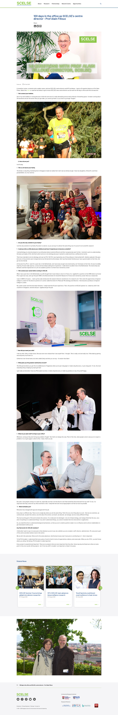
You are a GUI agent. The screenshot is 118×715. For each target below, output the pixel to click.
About (39, 3)
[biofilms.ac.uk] (86, 705)
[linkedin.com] (34, 699)
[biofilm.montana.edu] (96, 705)
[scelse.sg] (24, 3)
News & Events (66, 3)
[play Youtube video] (59, 55)
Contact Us (37, 706)
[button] (17, 588)
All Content (43, 8)
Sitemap (32, 706)
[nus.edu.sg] (76, 698)
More (39, 604)
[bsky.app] (30, 699)
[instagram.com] (26, 699)
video (28, 90)
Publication (43, 15)
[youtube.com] (18, 699)
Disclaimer (19, 706)
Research (46, 3)
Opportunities (77, 3)
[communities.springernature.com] (66, 705)
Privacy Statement (26, 706)
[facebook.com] (22, 699)
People (42, 12)
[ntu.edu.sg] (66, 698)
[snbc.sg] (76, 705)
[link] (22, 696)
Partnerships (55, 3)
